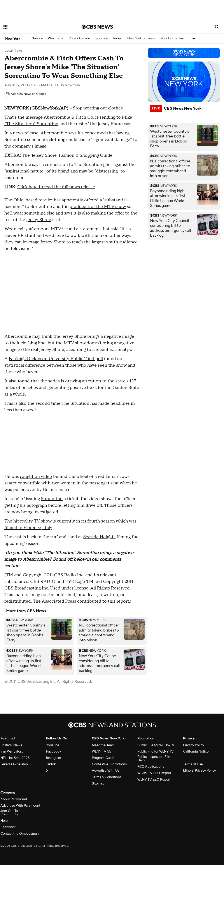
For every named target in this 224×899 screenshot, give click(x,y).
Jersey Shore (38, 220)
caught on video (36, 476)
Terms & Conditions (106, 777)
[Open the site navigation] (35, 27)
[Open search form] (217, 26)
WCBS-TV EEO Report (154, 773)
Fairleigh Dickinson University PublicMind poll (56, 359)
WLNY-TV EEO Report (153, 779)
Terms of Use (193, 764)
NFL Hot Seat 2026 (15, 758)
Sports (100, 38)
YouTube (52, 745)
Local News (13, 50)
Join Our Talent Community (12, 812)
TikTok (51, 764)
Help (4, 820)
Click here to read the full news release (56, 187)
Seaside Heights (99, 537)
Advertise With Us (105, 770)
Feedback (8, 827)
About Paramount (13, 799)
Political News (11, 745)
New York (12, 38)
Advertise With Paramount (20, 805)
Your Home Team (173, 38)
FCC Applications (150, 766)
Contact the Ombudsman (19, 833)
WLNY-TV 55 (101, 751)
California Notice (196, 751)
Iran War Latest (11, 751)
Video (117, 38)
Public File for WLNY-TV (155, 751)
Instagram (53, 758)
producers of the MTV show (98, 206)
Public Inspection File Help (153, 758)
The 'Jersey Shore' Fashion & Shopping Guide (67, 155)
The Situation (75, 403)
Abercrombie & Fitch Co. (69, 117)
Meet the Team (103, 745)
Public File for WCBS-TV (155, 745)
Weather (54, 38)
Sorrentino (52, 499)
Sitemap (98, 783)
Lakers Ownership (14, 764)
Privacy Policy (193, 745)
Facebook (53, 751)
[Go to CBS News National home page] (97, 27)
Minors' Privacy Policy (199, 770)
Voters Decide (79, 38)
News (36, 38)
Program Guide (103, 758)
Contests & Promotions (109, 764)
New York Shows (140, 38)
